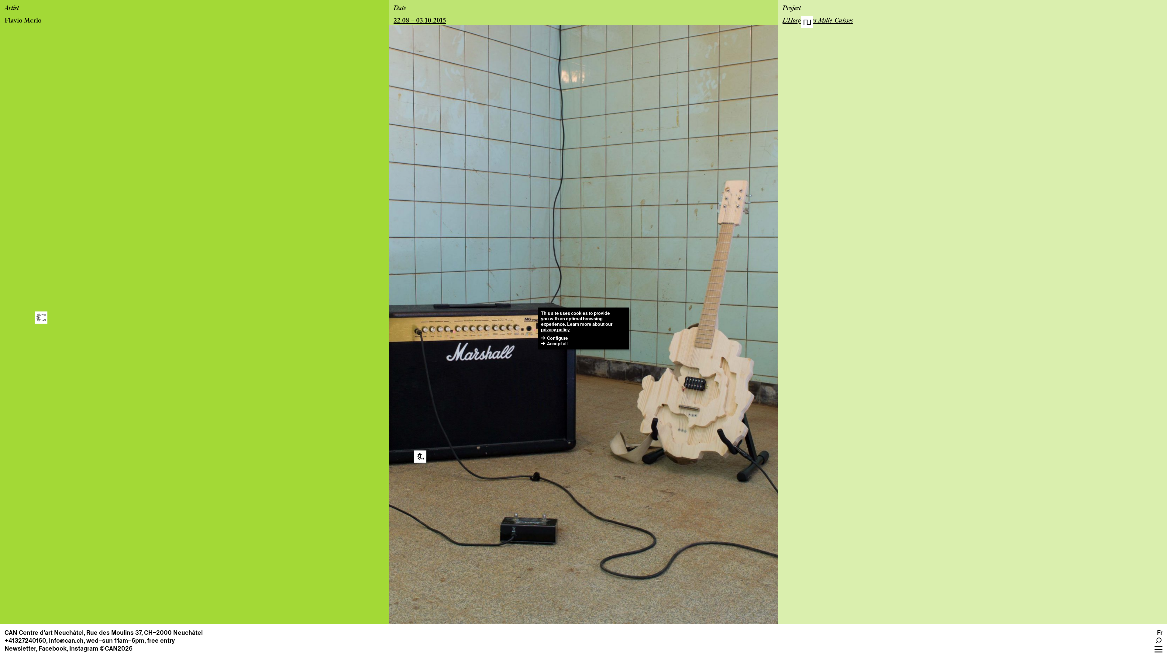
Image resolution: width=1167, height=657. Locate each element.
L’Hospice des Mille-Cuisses (818, 21)
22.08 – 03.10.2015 (420, 21)
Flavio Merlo (23, 21)
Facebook (53, 648)
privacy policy (555, 329)
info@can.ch (66, 640)
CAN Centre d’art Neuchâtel (44, 632)
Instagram (83, 648)
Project (792, 8)
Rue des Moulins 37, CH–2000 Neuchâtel (144, 632)
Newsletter (20, 648)
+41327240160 (25, 640)
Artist (12, 8)
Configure (557, 338)
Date (400, 8)
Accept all (557, 343)
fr (1159, 633)
